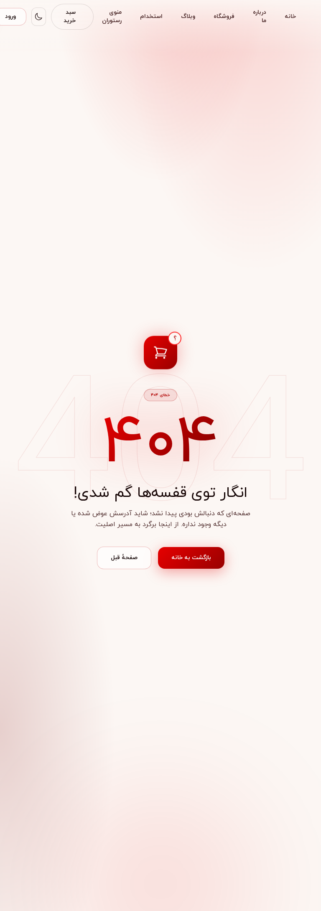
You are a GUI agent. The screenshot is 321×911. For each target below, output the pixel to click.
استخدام (151, 16)
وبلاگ (188, 16)
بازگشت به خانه (191, 558)
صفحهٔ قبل (124, 558)
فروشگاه (224, 16)
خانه (290, 16)
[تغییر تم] (38, 17)
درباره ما (259, 16)
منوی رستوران (112, 16)
